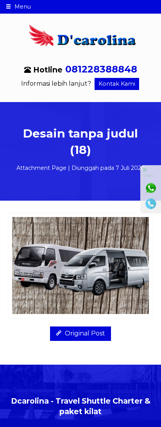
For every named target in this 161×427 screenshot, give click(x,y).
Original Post (84, 333)
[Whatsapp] (150, 188)
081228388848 (101, 69)
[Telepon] (150, 204)
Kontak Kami (116, 83)
